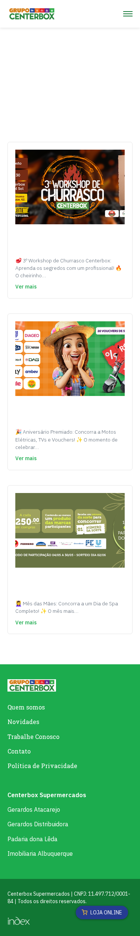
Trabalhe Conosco (33, 736)
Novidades (23, 722)
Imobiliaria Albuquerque (40, 853)
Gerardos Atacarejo (33, 809)
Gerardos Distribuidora (37, 824)
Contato (19, 751)
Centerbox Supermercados (46, 795)
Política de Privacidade (42, 766)
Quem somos (26, 707)
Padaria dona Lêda (32, 839)
